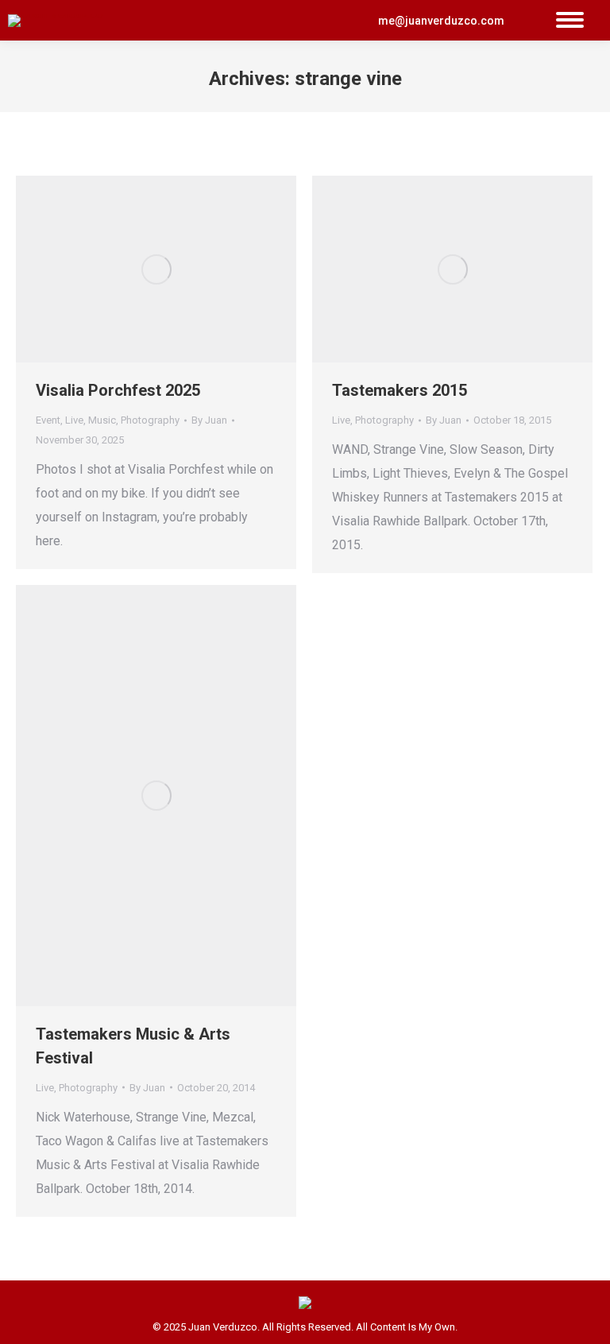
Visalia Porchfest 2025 (118, 390)
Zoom (135, 269)
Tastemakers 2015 (399, 390)
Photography (150, 420)
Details (177, 269)
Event (48, 420)
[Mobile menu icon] (570, 20)
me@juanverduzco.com (441, 20)
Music (102, 420)
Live (74, 420)
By (209, 420)
